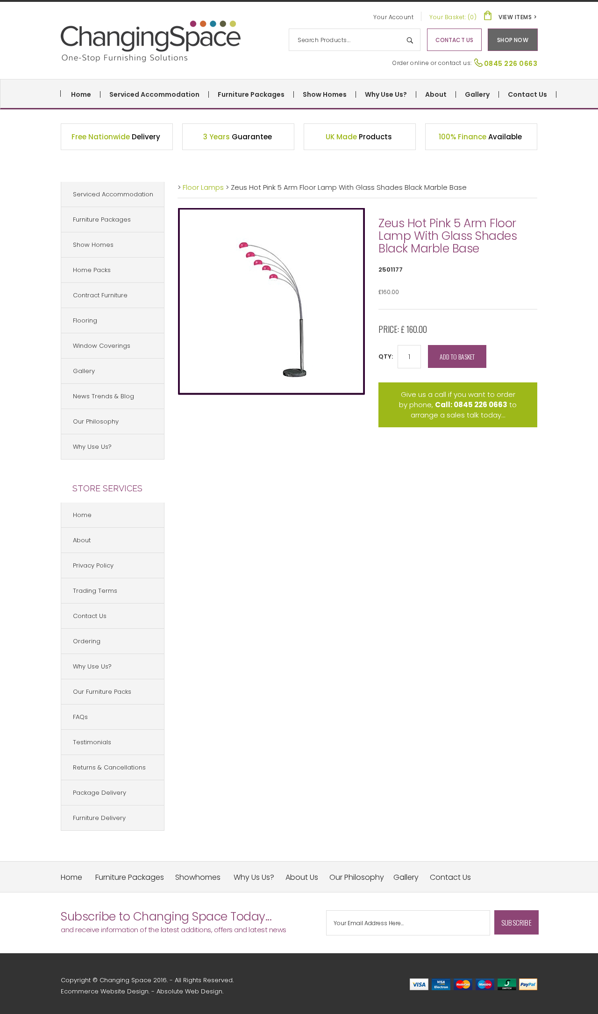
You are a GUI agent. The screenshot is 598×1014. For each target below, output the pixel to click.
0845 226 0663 (511, 63)
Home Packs (92, 270)
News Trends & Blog (103, 396)
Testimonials (92, 742)
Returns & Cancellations (109, 767)
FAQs (80, 716)
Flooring (85, 320)
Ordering (86, 641)
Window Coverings (101, 345)
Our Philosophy (96, 421)
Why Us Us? (254, 877)
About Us (301, 877)
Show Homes (325, 94)
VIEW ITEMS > (517, 17)
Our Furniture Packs (102, 691)
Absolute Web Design (189, 991)
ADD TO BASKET (457, 356)
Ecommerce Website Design (105, 991)
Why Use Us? (386, 94)
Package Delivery (99, 792)
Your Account (393, 17)
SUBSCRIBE (516, 922)
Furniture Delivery (99, 817)
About (436, 94)
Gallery (477, 94)
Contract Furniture (100, 295)
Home (81, 94)
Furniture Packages (251, 94)
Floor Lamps (204, 187)
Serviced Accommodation (154, 94)
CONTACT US (454, 40)
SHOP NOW (512, 40)
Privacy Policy (93, 565)
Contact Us (527, 94)
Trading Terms (95, 590)
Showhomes (198, 877)
